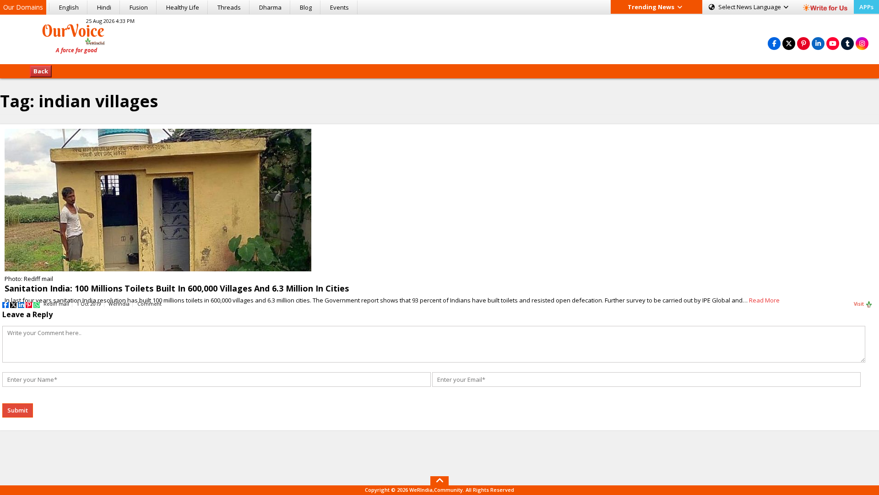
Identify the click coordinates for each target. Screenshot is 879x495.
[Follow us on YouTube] (832, 43)
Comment (149, 304)
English (69, 7)
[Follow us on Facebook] (774, 43)
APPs (866, 7)
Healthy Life (182, 7)
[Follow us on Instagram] (862, 43)
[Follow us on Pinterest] (803, 43)
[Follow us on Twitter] (788, 43)
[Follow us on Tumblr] (847, 43)
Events (339, 7)
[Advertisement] (439, 38)
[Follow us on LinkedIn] (818, 43)
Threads (229, 7)
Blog (306, 7)
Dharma (270, 7)
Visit (859, 304)
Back (40, 71)
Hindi (104, 7)
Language (750, 7)
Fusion (139, 7)
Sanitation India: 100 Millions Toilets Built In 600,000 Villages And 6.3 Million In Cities (177, 288)
